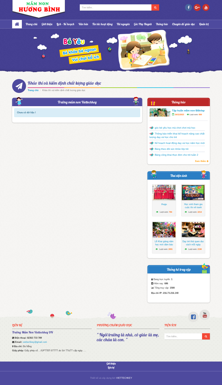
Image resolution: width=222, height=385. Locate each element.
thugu (164, 204)
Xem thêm (201, 161)
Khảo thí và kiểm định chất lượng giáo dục (64, 83)
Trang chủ (31, 24)
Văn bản (83, 24)
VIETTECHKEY (124, 378)
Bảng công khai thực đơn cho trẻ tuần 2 (176, 154)
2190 (200, 249)
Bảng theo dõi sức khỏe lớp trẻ (172, 149)
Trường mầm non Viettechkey (77, 102)
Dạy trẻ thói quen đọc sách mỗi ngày (193, 243)
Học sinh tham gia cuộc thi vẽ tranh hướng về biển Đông (193, 207)
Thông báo (162, 24)
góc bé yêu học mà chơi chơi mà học (175, 127)
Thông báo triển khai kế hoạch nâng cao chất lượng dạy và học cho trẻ (177, 135)
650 (200, 114)
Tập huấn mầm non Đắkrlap (188, 110)
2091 (170, 249)
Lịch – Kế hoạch (65, 24)
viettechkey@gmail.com (35, 342)
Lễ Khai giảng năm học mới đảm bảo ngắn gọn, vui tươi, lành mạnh (164, 246)
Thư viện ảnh (178, 175)
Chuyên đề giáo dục (183, 24)
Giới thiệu (47, 24)
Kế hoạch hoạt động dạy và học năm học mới (180, 143)
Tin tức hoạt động (102, 24)
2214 (200, 212)
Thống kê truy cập (179, 269)
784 (170, 212)
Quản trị (204, 24)
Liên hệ (111, 367)
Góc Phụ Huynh (143, 24)
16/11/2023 (179, 114)
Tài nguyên (123, 24)
